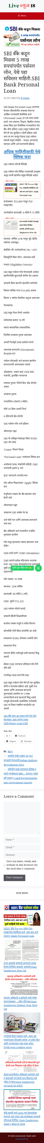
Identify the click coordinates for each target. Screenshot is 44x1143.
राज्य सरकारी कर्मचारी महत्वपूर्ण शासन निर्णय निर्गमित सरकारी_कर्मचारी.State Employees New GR (20, 967)
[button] (38, 568)
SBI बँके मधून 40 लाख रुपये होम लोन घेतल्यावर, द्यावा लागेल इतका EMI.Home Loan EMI (20, 720)
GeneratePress (22, 1139)
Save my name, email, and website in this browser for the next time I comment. (22, 865)
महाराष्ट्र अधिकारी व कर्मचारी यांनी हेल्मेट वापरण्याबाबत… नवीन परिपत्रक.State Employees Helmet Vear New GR (20, 1003)
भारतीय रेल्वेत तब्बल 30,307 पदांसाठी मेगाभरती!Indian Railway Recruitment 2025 (20, 760)
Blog (10, 752)
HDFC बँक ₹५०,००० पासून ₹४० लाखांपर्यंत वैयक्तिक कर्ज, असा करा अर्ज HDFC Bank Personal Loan (21, 932)
